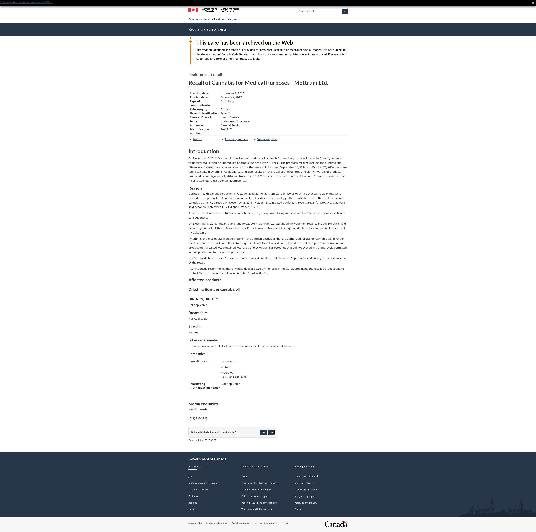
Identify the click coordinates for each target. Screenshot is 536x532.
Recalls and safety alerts (227, 19)
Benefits (192, 502)
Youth (298, 509)
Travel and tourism (198, 489)
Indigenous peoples (305, 496)
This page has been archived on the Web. (26, 2)
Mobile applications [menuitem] (216, 522)
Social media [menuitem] (195, 522)
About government (305, 466)
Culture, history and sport (255, 496)
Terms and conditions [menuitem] (265, 522)
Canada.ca (194, 19)
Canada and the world (306, 476)
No (271, 432)
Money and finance (305, 483)
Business (193, 496)
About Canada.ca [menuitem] (240, 522)
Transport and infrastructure (256, 509)
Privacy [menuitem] (285, 522)
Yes (263, 432)
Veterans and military (306, 502)
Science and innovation (307, 489)
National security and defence (257, 489)
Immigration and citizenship (203, 483)
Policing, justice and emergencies (259, 502)
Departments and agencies (255, 466)
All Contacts (194, 466)
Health (206, 19)
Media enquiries (267, 139)
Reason (197, 139)
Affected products (236, 139)
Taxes (244, 476)
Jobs (190, 476)
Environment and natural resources (260, 483)
